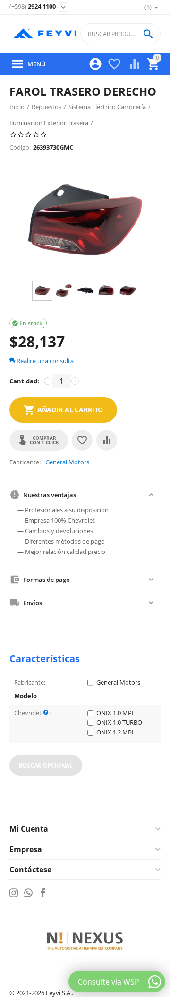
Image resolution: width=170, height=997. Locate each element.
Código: (20, 147)
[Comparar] (106, 440)
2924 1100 (32, 6)
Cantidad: (24, 381)
